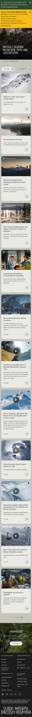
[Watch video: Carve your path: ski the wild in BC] (27, 519)
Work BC (3, 680)
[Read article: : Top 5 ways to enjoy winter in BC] (27, 243)
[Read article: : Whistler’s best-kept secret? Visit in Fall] (27, 196)
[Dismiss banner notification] (30, 2)
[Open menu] (28, 31)
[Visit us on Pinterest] (11, 694)
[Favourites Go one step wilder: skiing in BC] (28, 442)
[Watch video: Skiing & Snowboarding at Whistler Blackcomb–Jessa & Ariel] (27, 383)
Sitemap (3, 662)
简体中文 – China (25, 668)
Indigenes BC (5, 686)
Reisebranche (21, 659)
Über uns (4, 665)
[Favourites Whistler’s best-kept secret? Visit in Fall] (28, 158)
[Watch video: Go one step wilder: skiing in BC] (27, 474)
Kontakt (3, 659)
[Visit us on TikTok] (19, 694)
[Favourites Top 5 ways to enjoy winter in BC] (28, 205)
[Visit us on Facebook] (15, 694)
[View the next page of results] (21, 617)
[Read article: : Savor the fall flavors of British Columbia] (27, 288)
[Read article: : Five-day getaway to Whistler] (27, 608)
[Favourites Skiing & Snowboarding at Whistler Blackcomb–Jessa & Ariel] (28, 343)
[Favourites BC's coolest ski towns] (28, 296)
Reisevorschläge (22, 679)
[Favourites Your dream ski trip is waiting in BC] (28, 528)
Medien (19, 662)
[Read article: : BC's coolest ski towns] (27, 334)
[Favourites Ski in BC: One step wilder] (28, 75)
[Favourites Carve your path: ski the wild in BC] (28, 483)
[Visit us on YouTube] (2, 694)
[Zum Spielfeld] (16, 31)
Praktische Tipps (22, 681)
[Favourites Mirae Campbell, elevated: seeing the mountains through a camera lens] (28, 392)
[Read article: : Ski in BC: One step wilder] (27, 109)
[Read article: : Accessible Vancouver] (27, 149)
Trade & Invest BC (6, 677)
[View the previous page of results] (10, 617)
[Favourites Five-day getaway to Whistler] (28, 571)
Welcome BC (5, 683)
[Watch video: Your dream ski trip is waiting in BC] (27, 562)
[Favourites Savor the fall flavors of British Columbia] (28, 252)
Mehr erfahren (6, 25)
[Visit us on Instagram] (7, 694)
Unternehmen (21, 665)
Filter (10, 69)
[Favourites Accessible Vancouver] (28, 118)
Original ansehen (12, 7)
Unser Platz (5, 61)
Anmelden (16, 643)
